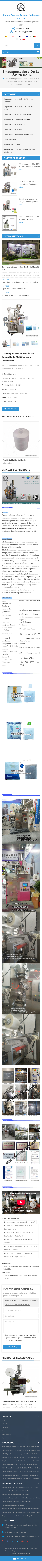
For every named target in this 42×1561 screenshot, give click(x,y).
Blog (3, 1431)
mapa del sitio (6, 1434)
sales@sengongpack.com (23, 32)
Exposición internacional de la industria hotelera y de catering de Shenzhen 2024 (20, 282)
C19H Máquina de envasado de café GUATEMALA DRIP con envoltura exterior (21, 1468)
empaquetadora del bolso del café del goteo (18, 108)
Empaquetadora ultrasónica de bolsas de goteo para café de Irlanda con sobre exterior (21, 1498)
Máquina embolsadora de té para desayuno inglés (18, 1227)
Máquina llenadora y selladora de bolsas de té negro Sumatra (18, 1255)
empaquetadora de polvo (13, 129)
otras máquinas (10, 139)
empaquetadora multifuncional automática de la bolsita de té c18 (21, 1479)
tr (27, 39)
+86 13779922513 (22, 28)
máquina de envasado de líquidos (17, 119)
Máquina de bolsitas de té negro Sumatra (18, 1241)
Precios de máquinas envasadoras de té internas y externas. (20, 1248)
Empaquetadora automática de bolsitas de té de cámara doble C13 (21, 1401)
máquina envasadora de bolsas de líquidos (15, 1494)
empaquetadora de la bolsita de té (23, 79)
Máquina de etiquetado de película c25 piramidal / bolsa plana (29, 218)
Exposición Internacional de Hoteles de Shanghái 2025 (21, 268)
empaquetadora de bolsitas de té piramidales (16, 1501)
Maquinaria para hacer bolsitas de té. (21, 1222)
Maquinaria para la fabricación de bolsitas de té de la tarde (18, 1234)
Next (38, 441)
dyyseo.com (26, 1553)
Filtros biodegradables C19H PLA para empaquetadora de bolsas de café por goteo (29, 165)
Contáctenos (12, 409)
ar (20, 39)
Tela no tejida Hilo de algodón (14, 460)
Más (20, 170)
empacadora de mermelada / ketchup (18, 134)
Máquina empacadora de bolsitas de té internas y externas (20, 1487)
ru (30, 37)
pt (37, 37)
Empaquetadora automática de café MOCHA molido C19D (20, 1475)
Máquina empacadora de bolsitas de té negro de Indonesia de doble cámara (21, 1516)
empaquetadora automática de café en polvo (16, 1491)
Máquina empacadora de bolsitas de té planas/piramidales (20, 1509)
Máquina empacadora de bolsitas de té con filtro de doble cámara (21, 1512)
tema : (21, 1302)
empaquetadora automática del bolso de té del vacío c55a (21, 1267)
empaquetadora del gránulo (14, 124)
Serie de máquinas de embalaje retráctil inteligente (19, 150)
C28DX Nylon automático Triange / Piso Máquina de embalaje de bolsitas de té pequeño (29, 200)
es (9, 37)
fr (23, 37)
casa (6, 79)
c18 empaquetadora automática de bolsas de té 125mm (20, 1276)
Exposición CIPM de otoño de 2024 (14, 289)
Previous (3, 441)
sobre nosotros (6, 1424)
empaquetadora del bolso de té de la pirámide (18, 100)
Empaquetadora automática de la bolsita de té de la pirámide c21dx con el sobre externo (21, 1464)
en (16, 37)
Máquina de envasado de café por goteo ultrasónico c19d (20, 1461)
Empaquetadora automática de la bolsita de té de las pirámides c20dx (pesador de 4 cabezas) (21, 1471)
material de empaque (12, 144)
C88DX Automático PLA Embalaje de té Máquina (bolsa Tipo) (28, 183)
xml (3, 1438)
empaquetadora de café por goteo (13, 1505)
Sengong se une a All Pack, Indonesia (15, 295)
